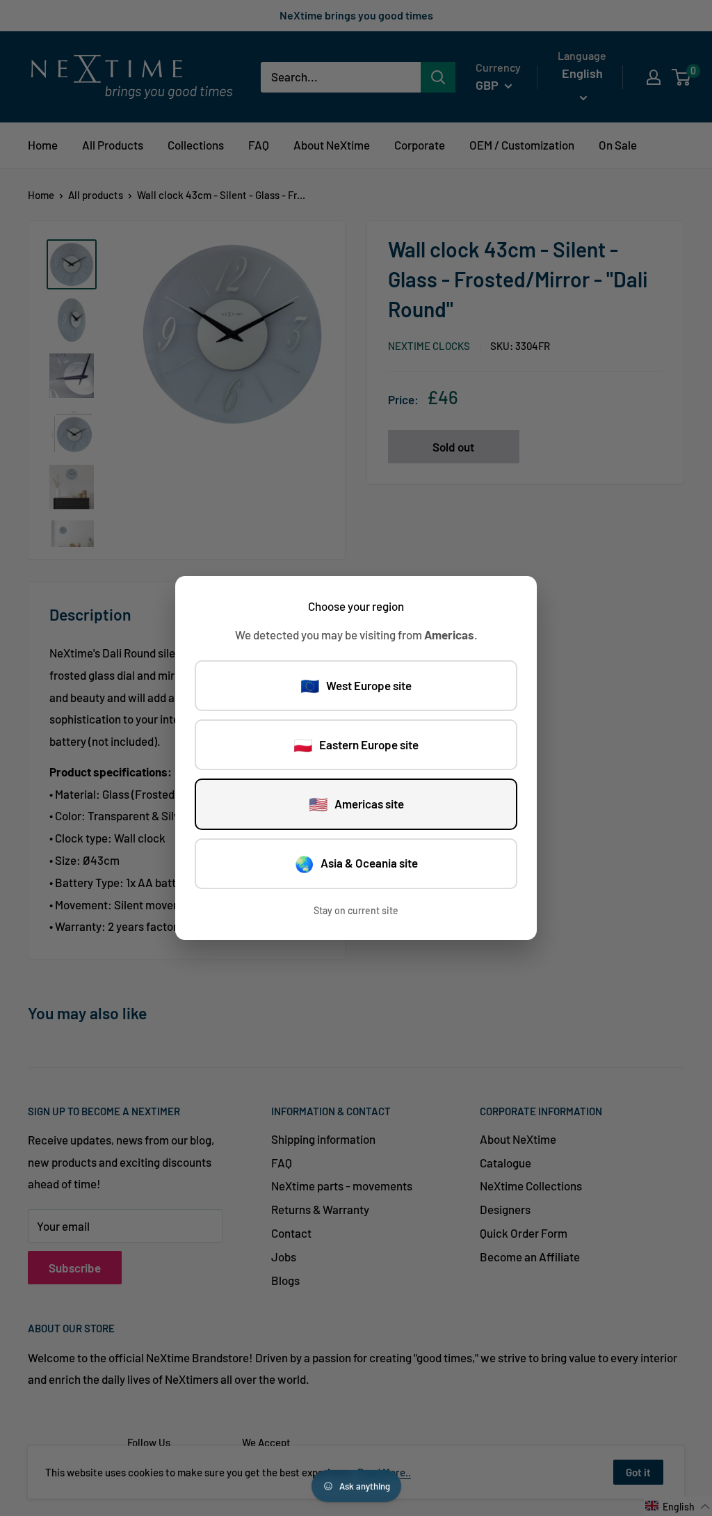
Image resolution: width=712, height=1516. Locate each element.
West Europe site (356, 685)
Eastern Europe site (356, 744)
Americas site (356, 804)
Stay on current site (356, 910)
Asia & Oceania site (356, 863)
